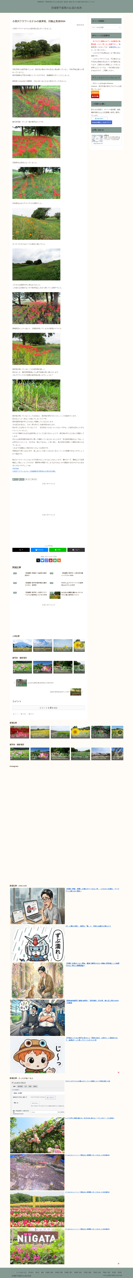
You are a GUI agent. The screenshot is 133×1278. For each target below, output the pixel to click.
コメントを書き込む (48, 708)
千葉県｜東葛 (87, 1272)
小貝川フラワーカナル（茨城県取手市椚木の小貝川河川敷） (34, 471)
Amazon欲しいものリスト (101, 122)
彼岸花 (35, 479)
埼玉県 (114, 1272)
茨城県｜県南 (49, 1272)
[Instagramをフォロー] (46, 560)
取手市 (16, 479)
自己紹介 (31, 1272)
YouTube (15, 468)
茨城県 (22, 479)
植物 (42, 1272)
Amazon (95, 92)
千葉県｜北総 (97, 1272)
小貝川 (28, 479)
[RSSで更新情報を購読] (59, 560)
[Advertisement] (48, 497)
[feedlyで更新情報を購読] (55, 560)
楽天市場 (95, 96)
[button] (76, 550)
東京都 (120, 1272)
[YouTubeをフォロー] (50, 560)
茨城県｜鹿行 (68, 1272)
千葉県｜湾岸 (106, 1272)
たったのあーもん (21, 1272)
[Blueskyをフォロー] (42, 560)
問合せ (37, 1272)
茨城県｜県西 (59, 1272)
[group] (22, 645)
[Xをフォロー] (38, 560)
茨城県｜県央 (78, 1272)
